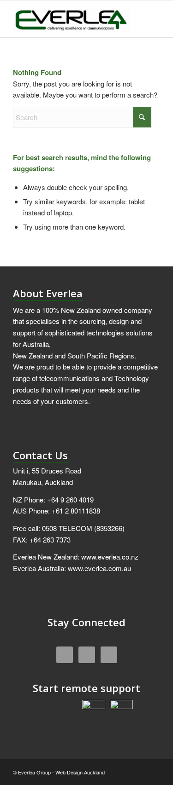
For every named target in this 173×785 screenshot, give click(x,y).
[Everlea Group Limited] (72, 18)
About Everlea (48, 293)
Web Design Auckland (80, 772)
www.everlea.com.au (99, 568)
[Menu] (147, 18)
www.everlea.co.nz (109, 556)
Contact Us (40, 455)
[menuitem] (147, 18)
